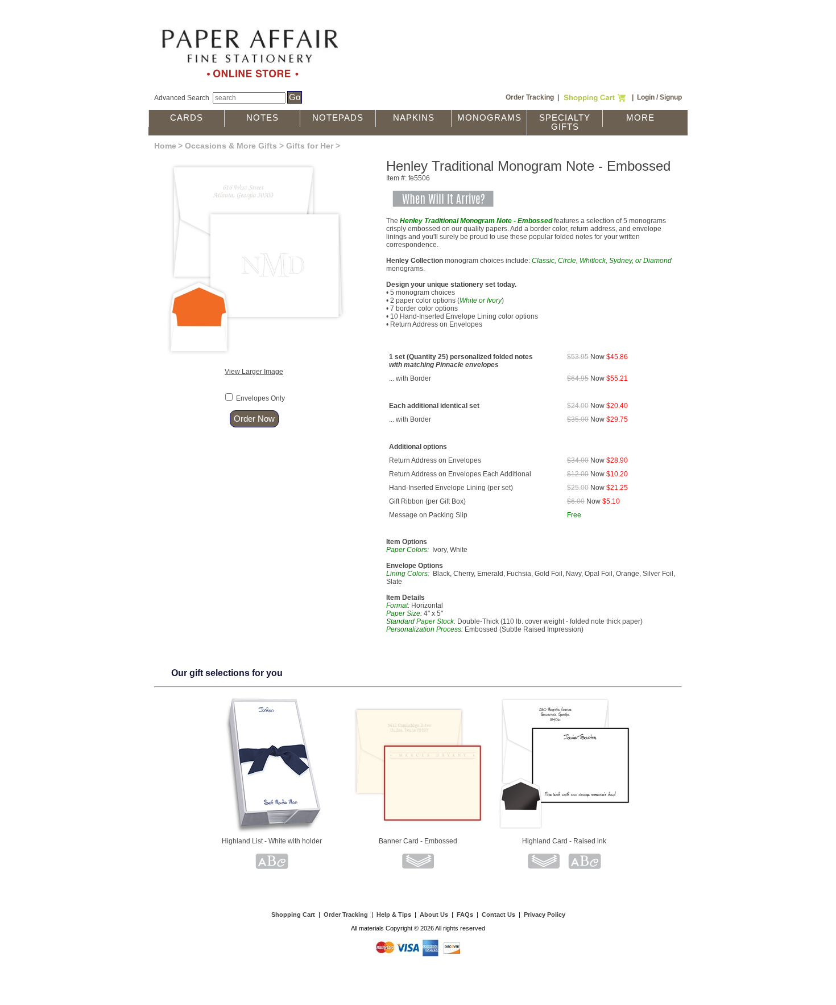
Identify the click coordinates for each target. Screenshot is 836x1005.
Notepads (337, 117)
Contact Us (498, 914)
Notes (262, 117)
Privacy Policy (544, 914)
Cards (186, 117)
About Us (434, 914)
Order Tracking (530, 97)
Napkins (413, 117)
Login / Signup (659, 97)
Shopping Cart (293, 914)
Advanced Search (181, 98)
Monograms (489, 117)
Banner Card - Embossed (418, 841)
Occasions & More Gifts (231, 145)
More (640, 117)
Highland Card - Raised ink (564, 841)
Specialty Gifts (564, 122)
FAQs (465, 914)
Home (165, 145)
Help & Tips (393, 914)
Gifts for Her (309, 145)
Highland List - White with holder (272, 841)
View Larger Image (254, 372)
